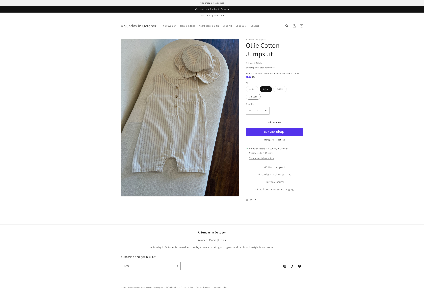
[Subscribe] (176, 266)
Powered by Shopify (154, 287)
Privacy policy (187, 287)
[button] (287, 25)
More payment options (274, 139)
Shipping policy (220, 287)
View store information (261, 158)
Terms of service (203, 287)
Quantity (250, 104)
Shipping (250, 67)
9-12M (282, 90)
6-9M (265, 89)
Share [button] (253, 199)
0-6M (253, 90)
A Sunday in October (137, 287)
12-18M (253, 96)
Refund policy (172, 287)
